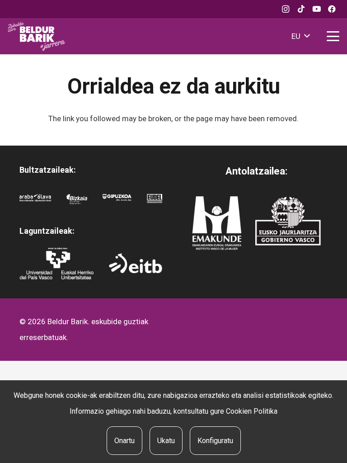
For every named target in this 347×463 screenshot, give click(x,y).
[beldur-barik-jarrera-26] (36, 36)
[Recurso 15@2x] (288, 221)
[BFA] (76, 202)
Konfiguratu (215, 440)
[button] (300, 36)
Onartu (124, 440)
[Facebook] (331, 9)
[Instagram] (285, 9)
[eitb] (135, 263)
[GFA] (117, 202)
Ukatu (166, 440)
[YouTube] (316, 9)
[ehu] (56, 263)
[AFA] (35, 202)
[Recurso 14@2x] (217, 223)
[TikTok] (301, 9)
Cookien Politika (251, 411)
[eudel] (154, 202)
